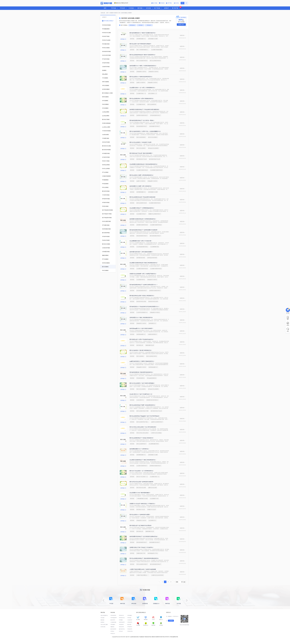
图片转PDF (113, 620)
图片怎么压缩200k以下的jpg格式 (143, 421)
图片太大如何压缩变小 (141, 137)
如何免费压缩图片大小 (141, 38)
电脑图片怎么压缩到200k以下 (155, 213)
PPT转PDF (129, 626)
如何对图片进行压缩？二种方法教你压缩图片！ (141, 251)
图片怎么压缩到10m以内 (142, 202)
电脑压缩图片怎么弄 (150, 345)
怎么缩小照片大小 (140, 400)
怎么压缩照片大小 (152, 520)
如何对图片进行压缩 (141, 257)
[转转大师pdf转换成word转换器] (106, 4)
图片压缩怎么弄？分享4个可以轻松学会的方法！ (142, 339)
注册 (186, 3)
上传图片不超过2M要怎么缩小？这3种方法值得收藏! (143, 569)
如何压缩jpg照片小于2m (153, 553)
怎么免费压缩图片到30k (154, 443)
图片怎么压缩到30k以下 (141, 443)
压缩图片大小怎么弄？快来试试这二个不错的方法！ (143, 503)
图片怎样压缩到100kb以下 (155, 235)
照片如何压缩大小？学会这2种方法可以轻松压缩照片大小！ (145, 306)
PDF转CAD (121, 615)
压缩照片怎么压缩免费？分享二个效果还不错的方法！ (143, 273)
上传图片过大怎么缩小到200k (157, 575)
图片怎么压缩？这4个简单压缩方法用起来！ (141, 43)
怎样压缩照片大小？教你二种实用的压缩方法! (141, 317)
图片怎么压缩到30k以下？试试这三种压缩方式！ (142, 438)
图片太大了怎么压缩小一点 (142, 476)
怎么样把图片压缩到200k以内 (156, 170)
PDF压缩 (140, 25)
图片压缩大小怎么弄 (141, 509)
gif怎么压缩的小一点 (152, 93)
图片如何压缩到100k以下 (142, 126)
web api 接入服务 (104, 624)
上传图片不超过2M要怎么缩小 (143, 575)
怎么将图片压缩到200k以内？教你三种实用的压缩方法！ (144, 262)
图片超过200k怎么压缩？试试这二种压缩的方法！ (142, 295)
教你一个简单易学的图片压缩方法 (143, 49)
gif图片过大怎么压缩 (152, 487)
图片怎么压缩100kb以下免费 (142, 411)
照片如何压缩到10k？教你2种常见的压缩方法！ (142, 372)
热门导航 (155, 3)
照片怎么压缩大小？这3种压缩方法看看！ (140, 514)
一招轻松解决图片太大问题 (142, 498)
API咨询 (162, 3)
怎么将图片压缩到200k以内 (142, 268)
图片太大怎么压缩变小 (152, 137)
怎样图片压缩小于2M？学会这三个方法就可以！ (142, 547)
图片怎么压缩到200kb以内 (155, 60)
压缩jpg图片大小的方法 (141, 71)
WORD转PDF (122, 622)
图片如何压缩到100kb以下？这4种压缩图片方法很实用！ (144, 230)
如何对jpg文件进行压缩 (152, 257)
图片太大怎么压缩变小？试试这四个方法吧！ (141, 142)
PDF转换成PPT (114, 617)
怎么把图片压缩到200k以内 (142, 170)
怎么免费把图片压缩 (155, 246)
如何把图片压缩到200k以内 (142, 224)
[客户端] (288, 310)
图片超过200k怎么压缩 (141, 301)
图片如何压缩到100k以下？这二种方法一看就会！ (142, 120)
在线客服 (171, 620)
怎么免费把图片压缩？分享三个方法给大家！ (141, 240)
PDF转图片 (129, 615)
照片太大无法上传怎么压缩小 (142, 432)
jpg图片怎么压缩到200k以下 (157, 421)
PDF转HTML (130, 631)
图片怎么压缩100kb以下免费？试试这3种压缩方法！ (143, 405)
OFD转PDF (129, 622)
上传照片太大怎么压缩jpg (156, 432)
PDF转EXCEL (122, 617)
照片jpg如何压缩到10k (151, 378)
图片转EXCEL (122, 629)
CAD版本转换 (113, 622)
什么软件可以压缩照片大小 (142, 312)
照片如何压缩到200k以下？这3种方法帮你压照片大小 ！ (144, 284)
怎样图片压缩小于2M (141, 553)
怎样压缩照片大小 (152, 323)
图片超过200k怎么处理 (153, 301)
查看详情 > (182, 35)
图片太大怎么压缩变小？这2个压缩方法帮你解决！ (142, 383)
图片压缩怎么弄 (140, 345)
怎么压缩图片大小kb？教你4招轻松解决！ (140, 492)
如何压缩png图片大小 (141, 334)
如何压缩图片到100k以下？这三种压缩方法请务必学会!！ (144, 536)
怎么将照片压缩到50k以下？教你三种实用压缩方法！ (143, 459)
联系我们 (102, 622)
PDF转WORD (113, 615)
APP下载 (169, 3)
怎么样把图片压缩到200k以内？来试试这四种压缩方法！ (144, 164)
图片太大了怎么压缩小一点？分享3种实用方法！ (142, 470)
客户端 (177, 3)
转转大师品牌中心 (104, 615)
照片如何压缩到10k (140, 378)
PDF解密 (121, 620)
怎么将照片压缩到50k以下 (142, 465)
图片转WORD (113, 629)
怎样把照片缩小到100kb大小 (152, 400)
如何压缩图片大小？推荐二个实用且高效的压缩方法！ (143, 65)
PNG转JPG (129, 629)
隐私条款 (102, 620)
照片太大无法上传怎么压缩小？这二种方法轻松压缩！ (143, 427)
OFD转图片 (113, 624)
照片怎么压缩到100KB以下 (142, 564)
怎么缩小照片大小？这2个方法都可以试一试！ (141, 394)
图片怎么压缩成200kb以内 (142, 60)
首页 (105, 8)
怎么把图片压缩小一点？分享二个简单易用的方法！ (143, 87)
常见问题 (102, 617)
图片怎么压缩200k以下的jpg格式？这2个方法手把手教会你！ (145, 416)
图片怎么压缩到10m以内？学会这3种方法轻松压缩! (142, 197)
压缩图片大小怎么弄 (151, 509)
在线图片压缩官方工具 (115, 12)
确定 (184, 582)
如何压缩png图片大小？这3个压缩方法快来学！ (142, 328)
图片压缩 (132, 38)
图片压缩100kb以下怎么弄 (154, 159)
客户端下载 (103, 626)
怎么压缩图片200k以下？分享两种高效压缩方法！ (142, 208)
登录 (182, 3)
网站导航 (176, 636)
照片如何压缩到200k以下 (155, 115)
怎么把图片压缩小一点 (141, 93)
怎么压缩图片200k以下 (141, 213)
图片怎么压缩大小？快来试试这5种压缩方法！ (141, 76)
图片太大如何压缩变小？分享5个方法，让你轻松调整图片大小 (145, 131)
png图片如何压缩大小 (152, 334)
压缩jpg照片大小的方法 (153, 71)
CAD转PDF (129, 620)
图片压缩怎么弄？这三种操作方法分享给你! (140, 525)
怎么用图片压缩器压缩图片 (156, 49)
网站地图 (172, 636)
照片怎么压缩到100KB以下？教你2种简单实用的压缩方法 (144, 558)
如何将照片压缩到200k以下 (142, 115)
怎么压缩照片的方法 (141, 279)
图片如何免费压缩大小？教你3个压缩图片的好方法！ (143, 32)
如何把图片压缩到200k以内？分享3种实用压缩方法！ (143, 219)
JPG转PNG (121, 624)
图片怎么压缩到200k (152, 104)
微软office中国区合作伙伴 (122, 3)
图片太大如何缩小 (140, 356)
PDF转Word (132, 25)
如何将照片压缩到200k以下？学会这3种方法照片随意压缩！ (145, 109)
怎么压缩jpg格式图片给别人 (142, 246)
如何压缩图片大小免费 (152, 38)
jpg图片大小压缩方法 (141, 82)
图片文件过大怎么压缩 (141, 487)
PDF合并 (149, 25)
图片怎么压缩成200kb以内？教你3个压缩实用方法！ (143, 54)
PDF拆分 (112, 631)
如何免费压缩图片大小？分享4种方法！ (139, 448)
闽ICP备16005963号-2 (165, 636)
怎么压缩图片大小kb (154, 498)
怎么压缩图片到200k (141, 104)
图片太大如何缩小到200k (152, 356)
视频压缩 (112, 626)
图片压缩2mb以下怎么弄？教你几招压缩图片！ (141, 153)
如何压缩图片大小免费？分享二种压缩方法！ (141, 186)
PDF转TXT (113, 633)
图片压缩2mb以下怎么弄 (142, 159)
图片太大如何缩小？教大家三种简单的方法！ (141, 350)
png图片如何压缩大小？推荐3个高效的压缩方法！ (142, 361)
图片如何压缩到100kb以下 (142, 235)
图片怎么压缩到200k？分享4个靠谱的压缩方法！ (142, 98)
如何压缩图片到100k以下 (154, 126)
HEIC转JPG (121, 626)
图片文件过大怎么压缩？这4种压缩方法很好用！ (142, 481)
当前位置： (103, 12)
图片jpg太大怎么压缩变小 (153, 148)
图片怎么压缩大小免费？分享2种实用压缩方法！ (142, 175)
